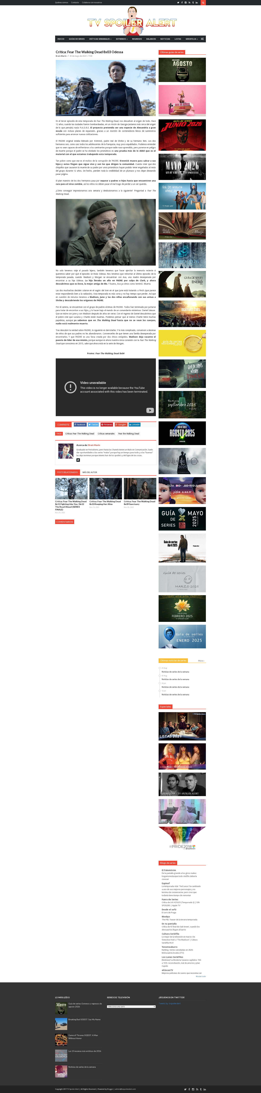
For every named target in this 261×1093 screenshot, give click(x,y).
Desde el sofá (169, 909)
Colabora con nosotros (92, 3)
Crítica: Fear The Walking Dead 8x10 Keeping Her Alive (105, 502)
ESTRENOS (121, 39)
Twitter (94, 424)
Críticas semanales (106, 433)
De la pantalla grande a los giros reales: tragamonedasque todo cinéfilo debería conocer (179, 876)
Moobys (166, 916)
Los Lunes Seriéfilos (172, 957)
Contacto (75, 3)
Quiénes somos (61, 3)
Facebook (81, 424)
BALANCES (151, 39)
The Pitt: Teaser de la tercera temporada (179, 919)
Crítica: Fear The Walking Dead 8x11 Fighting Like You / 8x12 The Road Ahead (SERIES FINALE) (71, 505)
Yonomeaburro (169, 947)
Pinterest (108, 424)
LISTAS (178, 39)
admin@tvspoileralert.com (125, 1089)
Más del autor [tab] (90, 472)
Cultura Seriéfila (170, 934)
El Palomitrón (169, 870)
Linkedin (136, 424)
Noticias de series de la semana (175, 672)
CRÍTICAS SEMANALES (99, 39)
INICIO (60, 39)
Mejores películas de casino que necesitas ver (182, 973)
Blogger (110, 1089)
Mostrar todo (201, 976)
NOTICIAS (165, 39)
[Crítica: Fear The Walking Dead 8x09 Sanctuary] (140, 488)
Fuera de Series (170, 899)
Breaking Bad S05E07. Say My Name (84, 1019)
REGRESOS (137, 39)
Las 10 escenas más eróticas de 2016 (84, 1051)
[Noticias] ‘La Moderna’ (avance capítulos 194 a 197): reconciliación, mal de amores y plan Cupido (181, 963)
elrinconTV (167, 970)
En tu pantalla (169, 924)
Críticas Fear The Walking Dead (79, 433)
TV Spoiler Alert (73, 1089)
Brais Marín (61, 56)
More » (201, 661)
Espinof (166, 883)
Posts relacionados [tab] (67, 472)
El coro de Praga (169, 912)
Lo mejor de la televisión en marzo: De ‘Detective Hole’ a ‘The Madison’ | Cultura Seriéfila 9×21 (179, 940)
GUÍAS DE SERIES (77, 39)
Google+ (122, 424)
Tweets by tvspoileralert (170, 1003)
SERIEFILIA (191, 39)
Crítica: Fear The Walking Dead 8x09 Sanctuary (139, 502)
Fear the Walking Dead (128, 433)
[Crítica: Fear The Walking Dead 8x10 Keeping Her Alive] (105, 488)
